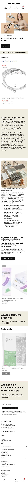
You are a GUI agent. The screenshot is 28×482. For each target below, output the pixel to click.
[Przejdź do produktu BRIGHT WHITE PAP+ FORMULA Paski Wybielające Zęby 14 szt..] (14, 281)
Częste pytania (4, 463)
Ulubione (3, 476)
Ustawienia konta (5, 474)
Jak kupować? (4, 461)
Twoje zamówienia (5, 470)
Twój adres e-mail (6, 404)
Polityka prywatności (6, 440)
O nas (2, 442)
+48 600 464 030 (7, 427)
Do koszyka (6, 373)
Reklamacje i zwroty (6, 454)
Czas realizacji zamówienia (7, 449)
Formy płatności (5, 451)
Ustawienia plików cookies (7, 464)
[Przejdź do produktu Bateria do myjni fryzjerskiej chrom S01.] (14, 80)
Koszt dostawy (4, 452)
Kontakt (3, 439)
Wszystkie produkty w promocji (9, 61)
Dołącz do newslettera (10, 408)
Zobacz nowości (8, 258)
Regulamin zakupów (6, 455)
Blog (2, 443)
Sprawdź (5, 46)
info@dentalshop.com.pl (9, 431)
